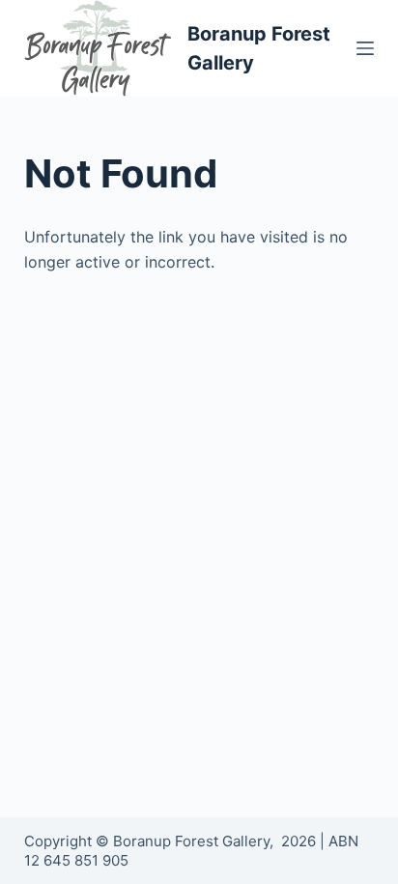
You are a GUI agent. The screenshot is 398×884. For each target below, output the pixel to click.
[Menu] (365, 48)
